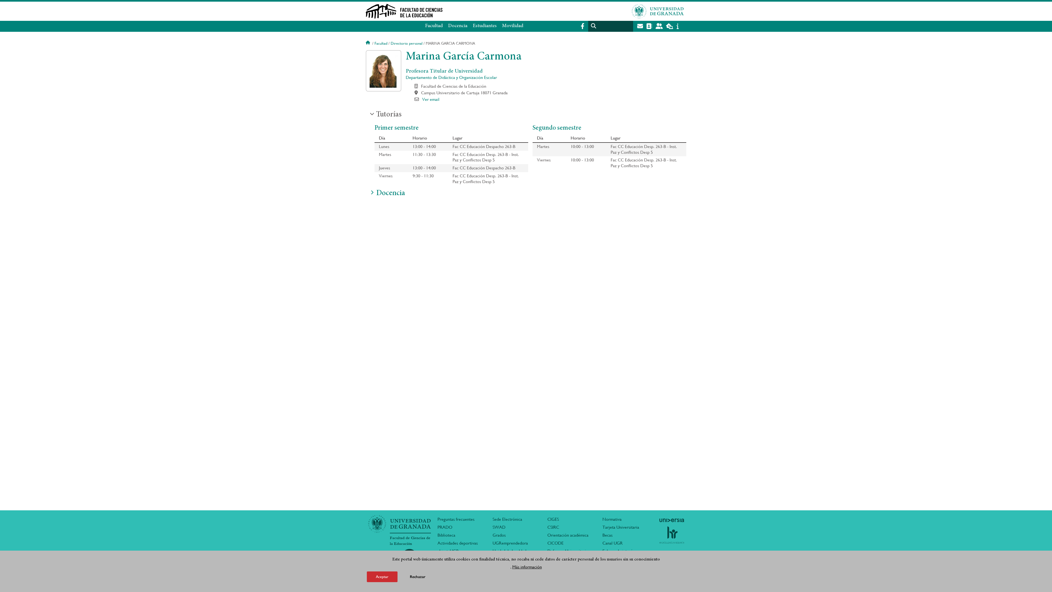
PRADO (445, 527)
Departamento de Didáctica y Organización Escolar (451, 77)
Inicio (368, 43)
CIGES (553, 519)
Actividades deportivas (458, 543)
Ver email (430, 99)
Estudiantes (485, 26)
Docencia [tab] (390, 193)
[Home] (472, 11)
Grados (499, 535)
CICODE (555, 543)
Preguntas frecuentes (456, 519)
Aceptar (382, 576)
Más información (527, 567)
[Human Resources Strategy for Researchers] (671, 534)
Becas (607, 535)
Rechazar (417, 576)
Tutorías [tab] (389, 115)
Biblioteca (446, 535)
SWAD (499, 527)
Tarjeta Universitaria (620, 527)
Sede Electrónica (507, 519)
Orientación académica (567, 535)
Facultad (434, 26)
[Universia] (671, 520)
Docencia (457, 26)
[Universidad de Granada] (657, 11)
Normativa (612, 519)
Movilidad (512, 26)
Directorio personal (406, 43)
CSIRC (553, 527)
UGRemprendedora (510, 543)
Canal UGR (612, 543)
